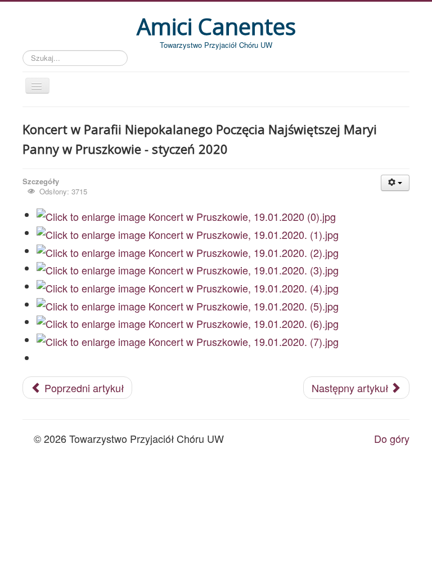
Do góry (392, 438)
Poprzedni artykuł (83, 387)
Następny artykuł (351, 387)
